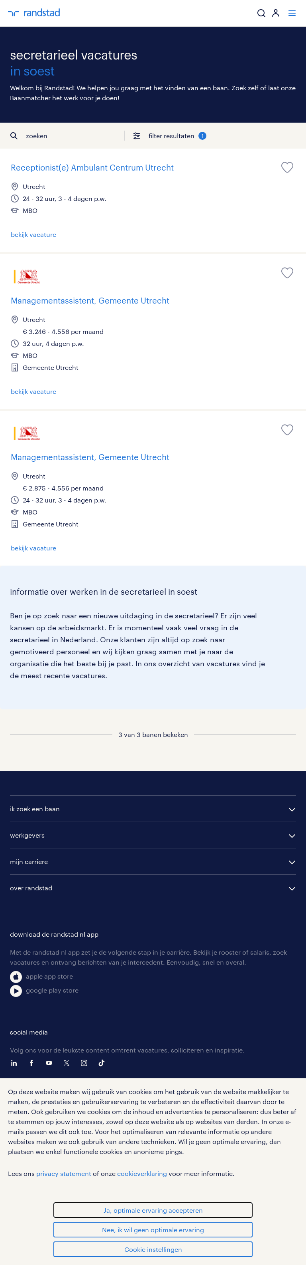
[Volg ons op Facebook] (33, 1063)
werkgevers (27, 835)
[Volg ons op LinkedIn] (16, 1063)
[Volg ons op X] (69, 1063)
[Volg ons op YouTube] (51, 1063)
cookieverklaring (142, 1173)
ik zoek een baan (35, 808)
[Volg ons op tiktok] (104, 1063)
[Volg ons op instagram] (86, 1063)
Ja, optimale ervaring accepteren (153, 1210)
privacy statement (63, 1173)
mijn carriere (29, 861)
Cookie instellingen (153, 1249)
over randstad (31, 888)
